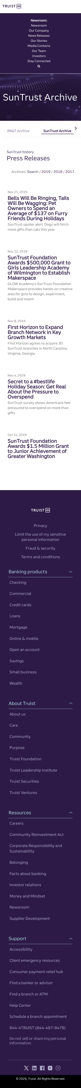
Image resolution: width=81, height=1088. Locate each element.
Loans (14, 616)
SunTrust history (20, 152)
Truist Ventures (23, 792)
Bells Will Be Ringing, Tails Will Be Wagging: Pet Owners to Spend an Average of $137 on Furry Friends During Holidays (38, 208)
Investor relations (25, 884)
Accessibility (20, 949)
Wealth (15, 683)
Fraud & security (40, 548)
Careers (16, 823)
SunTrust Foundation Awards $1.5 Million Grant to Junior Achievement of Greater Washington (38, 448)
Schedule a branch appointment (38, 1016)
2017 (69, 172)
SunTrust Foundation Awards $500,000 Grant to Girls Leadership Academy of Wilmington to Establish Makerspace (39, 267)
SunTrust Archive (57, 131)
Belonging (18, 862)
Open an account (24, 649)
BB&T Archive (18, 131)
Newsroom (39, 25)
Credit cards (20, 604)
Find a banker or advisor (31, 982)
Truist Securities (24, 781)
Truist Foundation (25, 759)
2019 (45, 172)
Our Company (39, 30)
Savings (16, 660)
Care (13, 725)
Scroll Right (76, 126)
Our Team (39, 51)
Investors (39, 56)
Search (32, 172)
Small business (23, 672)
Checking (17, 582)
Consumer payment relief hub (36, 971)
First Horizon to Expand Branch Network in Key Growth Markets (35, 332)
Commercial (20, 593)
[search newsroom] (38, 66)
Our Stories (39, 41)
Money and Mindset (27, 896)
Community (20, 736)
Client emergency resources (34, 960)
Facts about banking (27, 873)
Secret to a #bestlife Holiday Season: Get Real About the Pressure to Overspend (37, 389)
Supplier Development (29, 918)
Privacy (40, 525)
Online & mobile (23, 638)
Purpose (16, 747)
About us (17, 714)
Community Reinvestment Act (36, 834)
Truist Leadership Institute (33, 770)
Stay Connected (39, 61)
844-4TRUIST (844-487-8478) (37, 1027)
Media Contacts (39, 46)
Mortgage (18, 627)
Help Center (20, 1005)
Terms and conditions (40, 556)
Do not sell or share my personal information (37, 1040)
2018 (57, 172)
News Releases (39, 35)
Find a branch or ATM (28, 994)
